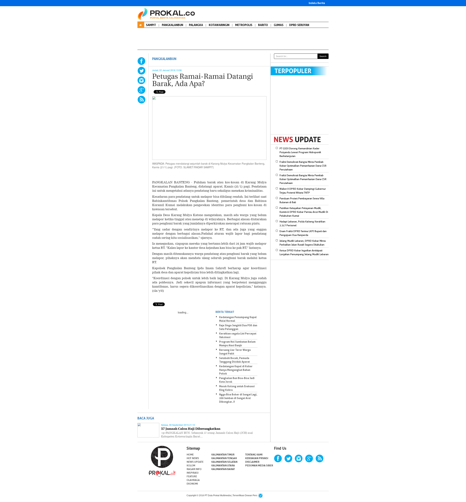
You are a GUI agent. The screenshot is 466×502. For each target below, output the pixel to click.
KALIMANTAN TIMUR (222, 454)
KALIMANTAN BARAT (223, 469)
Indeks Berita (317, 3)
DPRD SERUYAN (299, 25)
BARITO (263, 25)
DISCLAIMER (252, 461)
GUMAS (278, 25)
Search (323, 56)
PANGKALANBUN (172, 25)
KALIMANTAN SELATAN (224, 461)
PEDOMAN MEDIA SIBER (259, 465)
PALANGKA (196, 25)
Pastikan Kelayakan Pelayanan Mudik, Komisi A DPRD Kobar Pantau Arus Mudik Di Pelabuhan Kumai (303, 212)
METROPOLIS (243, 25)
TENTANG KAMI (253, 454)
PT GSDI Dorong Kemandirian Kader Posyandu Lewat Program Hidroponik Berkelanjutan (300, 152)
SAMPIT (151, 25)
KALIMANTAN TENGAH (224, 458)
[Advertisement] (301, 107)
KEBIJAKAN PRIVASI (256, 458)
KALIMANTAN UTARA (223, 465)
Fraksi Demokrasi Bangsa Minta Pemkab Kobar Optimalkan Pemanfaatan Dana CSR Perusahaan (302, 165)
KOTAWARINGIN (219, 25)
